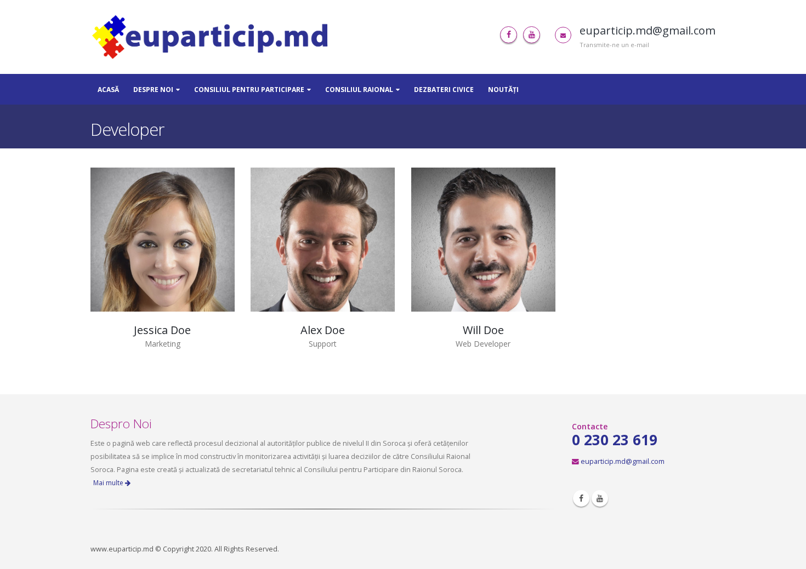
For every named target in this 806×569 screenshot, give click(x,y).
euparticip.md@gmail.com (623, 461)
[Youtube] (531, 34)
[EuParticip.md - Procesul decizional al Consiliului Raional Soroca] (212, 37)
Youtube (600, 498)
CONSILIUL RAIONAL (359, 89)
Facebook (581, 498)
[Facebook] (508, 34)
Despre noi (153, 89)
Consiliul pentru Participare (249, 89)
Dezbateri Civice (444, 89)
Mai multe (109, 482)
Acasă (108, 89)
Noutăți (503, 89)
